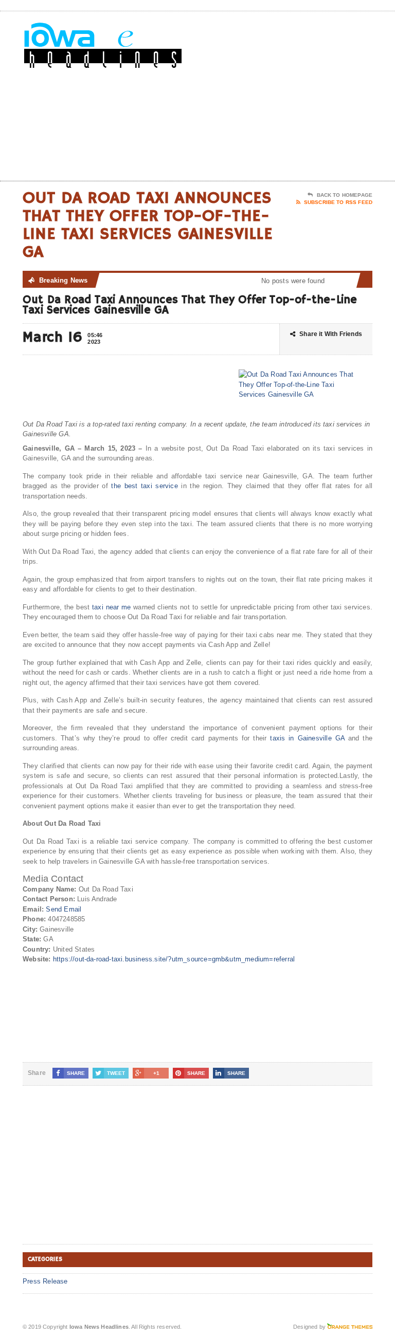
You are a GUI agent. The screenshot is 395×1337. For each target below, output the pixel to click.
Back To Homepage (344, 195)
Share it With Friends (330, 334)
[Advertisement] (299, 98)
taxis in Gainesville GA (307, 738)
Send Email (63, 909)
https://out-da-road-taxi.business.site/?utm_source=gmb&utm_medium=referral (174, 959)
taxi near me (111, 607)
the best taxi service (144, 486)
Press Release (45, 1281)
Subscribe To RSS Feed (338, 202)
